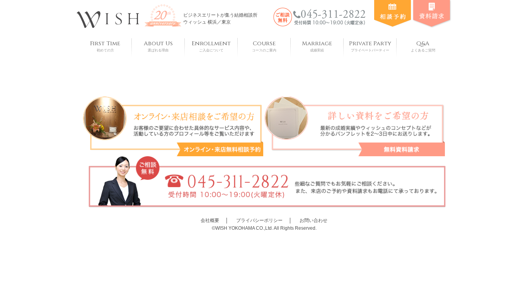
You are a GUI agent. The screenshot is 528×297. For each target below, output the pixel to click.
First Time (105, 46)
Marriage (317, 46)
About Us (158, 46)
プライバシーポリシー (259, 220)
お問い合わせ (313, 220)
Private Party (370, 46)
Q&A (423, 46)
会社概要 (210, 220)
